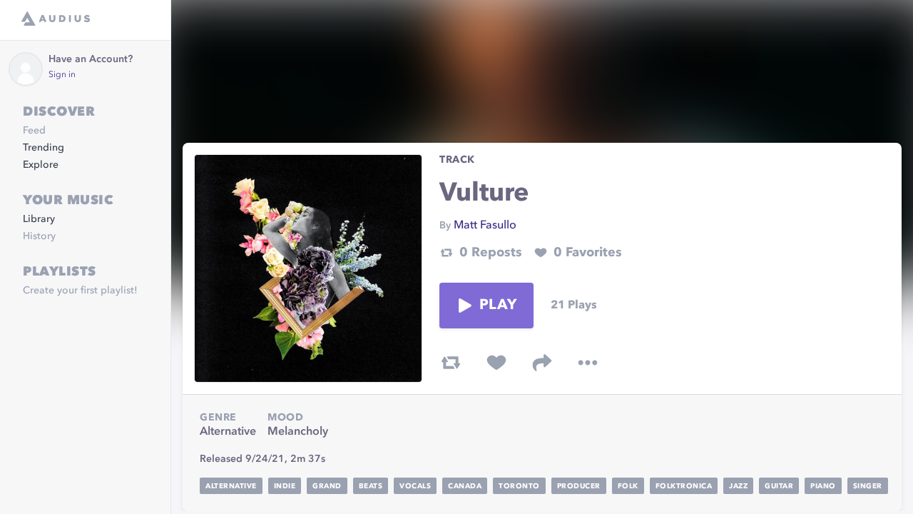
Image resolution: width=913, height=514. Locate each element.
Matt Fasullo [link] (485, 225)
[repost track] (450, 362)
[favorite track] (496, 362)
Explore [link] (40, 165)
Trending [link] (43, 148)
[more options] (587, 362)
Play (497, 305)
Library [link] (39, 219)
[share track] (542, 362)
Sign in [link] (62, 75)
